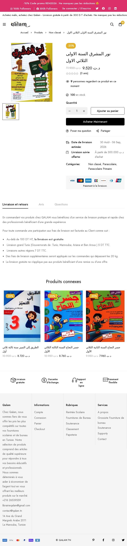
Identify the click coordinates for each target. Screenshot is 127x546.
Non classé (55, 32)
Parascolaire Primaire (100, 169)
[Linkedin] (115, 8)
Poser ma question (80, 131)
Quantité (71, 103)
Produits (38, 32)
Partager (105, 131)
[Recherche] (112, 24)
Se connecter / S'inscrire (76, 8)
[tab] (15, 204)
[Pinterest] (93, 540)
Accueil (24, 32)
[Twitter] (97, 8)
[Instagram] (109, 8)
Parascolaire (109, 164)
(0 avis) (84, 73)
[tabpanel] (63, 241)
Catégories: (73, 164)
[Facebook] (103, 8)
